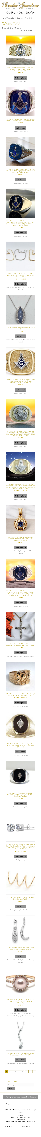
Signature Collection (12, 1016)
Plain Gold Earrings (25, 910)
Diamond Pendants (12, 656)
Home (4, 18)
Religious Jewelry (29, 656)
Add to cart (20, 128)
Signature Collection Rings (26, 1016)
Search (11, 1088)
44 (30, 1072)
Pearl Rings (28, 1013)
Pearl (15, 1013)
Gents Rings (16, 706)
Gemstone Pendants (12, 340)
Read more (20, 752)
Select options (20, 78)
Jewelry (20, 340)
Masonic (16, 81)
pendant (9, 287)
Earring (18, 860)
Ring (26, 706)
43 (26, 1072)
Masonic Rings (23, 81)
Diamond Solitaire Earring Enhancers (18, 960)
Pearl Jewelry (21, 1013)
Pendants (26, 340)
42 (23, 1072)
